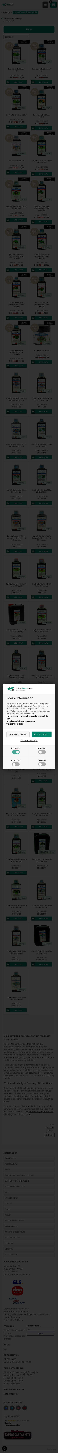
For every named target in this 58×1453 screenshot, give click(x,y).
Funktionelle (15, 760)
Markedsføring (41, 748)
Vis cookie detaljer (28, 740)
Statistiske (42, 760)
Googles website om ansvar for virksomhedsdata (20, 722)
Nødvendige (15, 748)
